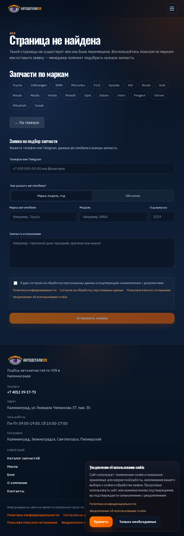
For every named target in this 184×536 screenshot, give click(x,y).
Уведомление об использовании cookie (40, 297)
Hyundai (114, 85)
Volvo (121, 95)
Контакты (15, 491)
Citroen (159, 95)
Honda (52, 95)
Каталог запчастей (23, 458)
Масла (12, 466)
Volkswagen (39, 85)
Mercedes (78, 85)
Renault (71, 95)
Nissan (17, 95)
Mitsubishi (19, 105)
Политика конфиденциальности (35, 290)
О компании (17, 482)
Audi (162, 85)
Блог (11, 474)
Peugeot (139, 95)
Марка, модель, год (51, 196)
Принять (101, 521)
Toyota (17, 85)
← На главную (27, 122)
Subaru (104, 95)
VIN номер (132, 196)
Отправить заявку (92, 318)
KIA (130, 85)
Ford (97, 85)
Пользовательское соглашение (149, 290)
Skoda (146, 85)
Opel (87, 95)
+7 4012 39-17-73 (21, 392)
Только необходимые (137, 521)
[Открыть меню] (172, 9)
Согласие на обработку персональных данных (92, 290)
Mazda (35, 95)
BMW (59, 85)
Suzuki (39, 105)
